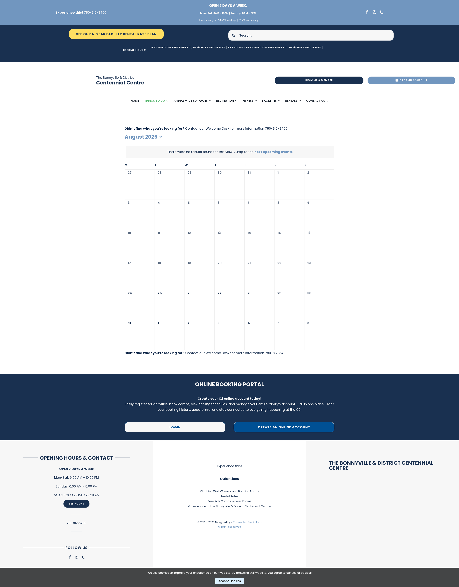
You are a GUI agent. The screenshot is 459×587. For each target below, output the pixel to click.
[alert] (230, 152)
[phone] (382, 12)
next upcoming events (273, 152)
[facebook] (367, 12)
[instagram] (374, 12)
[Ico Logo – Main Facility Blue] (74, 64)
